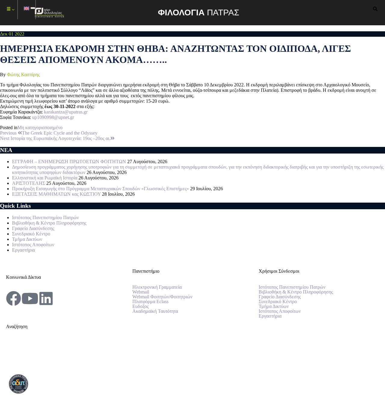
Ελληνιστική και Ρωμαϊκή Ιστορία (44, 177)
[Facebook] (13, 298)
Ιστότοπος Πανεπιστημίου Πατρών (45, 217)
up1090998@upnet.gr (53, 117)
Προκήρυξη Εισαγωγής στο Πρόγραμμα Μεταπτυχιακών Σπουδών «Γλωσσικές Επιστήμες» (100, 188)
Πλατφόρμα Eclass (150, 301)
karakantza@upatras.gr (66, 111)
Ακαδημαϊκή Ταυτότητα (155, 311)
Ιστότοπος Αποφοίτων (33, 244)
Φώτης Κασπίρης (23, 74)
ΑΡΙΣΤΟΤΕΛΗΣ (28, 183)
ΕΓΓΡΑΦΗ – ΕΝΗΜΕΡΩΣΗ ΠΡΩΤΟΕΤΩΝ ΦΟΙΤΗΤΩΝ (69, 161)
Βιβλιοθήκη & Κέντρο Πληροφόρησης (49, 222)
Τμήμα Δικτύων (27, 239)
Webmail (140, 292)
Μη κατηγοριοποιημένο (40, 127)
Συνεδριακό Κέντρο (31, 233)
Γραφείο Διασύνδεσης (33, 228)
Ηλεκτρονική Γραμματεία (157, 287)
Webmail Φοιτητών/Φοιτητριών (162, 296)
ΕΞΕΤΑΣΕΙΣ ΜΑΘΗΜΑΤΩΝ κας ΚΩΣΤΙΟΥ (56, 194)
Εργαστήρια (23, 250)
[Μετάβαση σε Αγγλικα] (27, 10)
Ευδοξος (140, 306)
